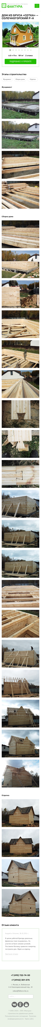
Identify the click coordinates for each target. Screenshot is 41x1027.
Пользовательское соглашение (16, 1016)
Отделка (33, 79)
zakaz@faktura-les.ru (20, 991)
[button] (10, 50)
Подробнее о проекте (21, 62)
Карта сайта (29, 1019)
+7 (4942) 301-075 (20, 980)
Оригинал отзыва (11, 954)
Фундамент (7, 79)
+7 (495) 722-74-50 (20, 975)
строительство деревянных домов (20, 1013)
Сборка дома (20, 79)
